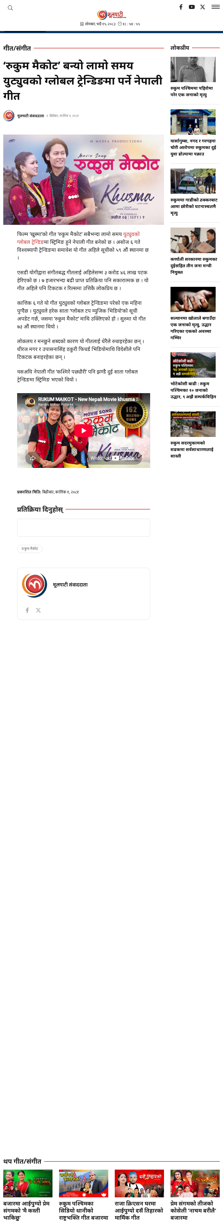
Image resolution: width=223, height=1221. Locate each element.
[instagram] (38, 610)
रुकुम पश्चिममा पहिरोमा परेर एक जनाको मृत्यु (192, 91)
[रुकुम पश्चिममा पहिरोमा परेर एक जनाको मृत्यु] (193, 69)
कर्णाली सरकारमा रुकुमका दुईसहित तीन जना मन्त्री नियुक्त (194, 265)
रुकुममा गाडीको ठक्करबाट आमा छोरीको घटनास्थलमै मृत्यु (194, 206)
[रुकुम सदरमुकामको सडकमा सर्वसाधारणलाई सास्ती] (193, 424)
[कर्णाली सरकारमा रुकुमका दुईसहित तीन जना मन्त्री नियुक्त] (193, 240)
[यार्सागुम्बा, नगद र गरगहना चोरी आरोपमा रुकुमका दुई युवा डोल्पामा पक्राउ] (193, 122)
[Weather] (10, 8)
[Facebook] (181, 7)
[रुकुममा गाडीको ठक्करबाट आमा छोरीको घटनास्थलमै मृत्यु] (193, 181)
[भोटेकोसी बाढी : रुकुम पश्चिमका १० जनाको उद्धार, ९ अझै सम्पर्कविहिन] (193, 365)
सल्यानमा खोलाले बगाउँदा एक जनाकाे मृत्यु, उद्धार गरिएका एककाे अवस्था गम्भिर (193, 328)
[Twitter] (202, 7)
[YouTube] (192, 7)
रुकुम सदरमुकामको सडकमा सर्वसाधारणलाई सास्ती (192, 449)
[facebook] (27, 610)
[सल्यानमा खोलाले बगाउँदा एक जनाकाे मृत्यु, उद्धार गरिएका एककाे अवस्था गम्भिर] (193, 299)
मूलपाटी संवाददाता (30, 116)
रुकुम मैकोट (29, 549)
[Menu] (216, 7)
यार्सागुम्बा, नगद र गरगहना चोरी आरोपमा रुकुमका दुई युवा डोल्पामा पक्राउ (193, 147)
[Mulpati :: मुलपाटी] (111, 15)
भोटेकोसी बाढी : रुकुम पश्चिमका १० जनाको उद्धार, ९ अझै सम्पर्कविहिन (193, 390)
